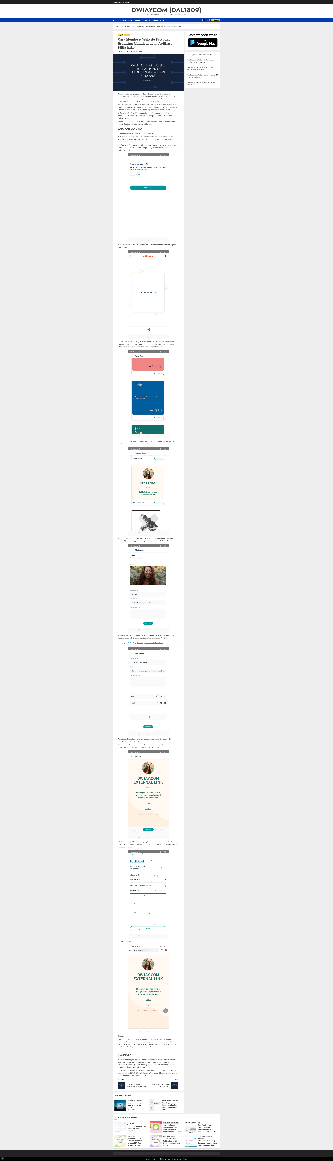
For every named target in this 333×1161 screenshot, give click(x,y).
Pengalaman (208, 1136)
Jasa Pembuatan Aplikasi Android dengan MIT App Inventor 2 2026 (135, 1141)
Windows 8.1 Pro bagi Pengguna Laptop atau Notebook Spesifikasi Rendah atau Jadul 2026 (207, 1144)
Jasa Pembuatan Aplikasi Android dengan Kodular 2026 (171, 1141)
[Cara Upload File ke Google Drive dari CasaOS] (120, 1105)
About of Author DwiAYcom (122, 20)
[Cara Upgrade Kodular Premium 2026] (120, 1127)
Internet (126, 35)
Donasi (147, 20)
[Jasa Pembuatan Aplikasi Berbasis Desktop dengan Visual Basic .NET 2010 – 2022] (191, 1127)
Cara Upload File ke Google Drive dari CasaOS (136, 1105)
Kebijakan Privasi (158, 20)
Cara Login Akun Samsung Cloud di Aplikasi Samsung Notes (169, 1106)
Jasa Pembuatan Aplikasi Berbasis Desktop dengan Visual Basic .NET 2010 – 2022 (207, 1128)
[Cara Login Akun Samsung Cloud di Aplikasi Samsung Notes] (155, 1105)
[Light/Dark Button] (203, 20)
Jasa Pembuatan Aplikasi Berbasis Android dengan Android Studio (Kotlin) (172, 1128)
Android (164, 1100)
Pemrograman (175, 1122)
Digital (121, 35)
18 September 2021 (130, 51)
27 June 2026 (132, 1131)
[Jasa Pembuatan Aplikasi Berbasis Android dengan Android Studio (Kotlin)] (156, 1127)
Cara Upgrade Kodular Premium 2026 (199, 55)
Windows (201, 1138)
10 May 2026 (132, 1110)
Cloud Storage (132, 1100)
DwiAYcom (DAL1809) (166, 10)
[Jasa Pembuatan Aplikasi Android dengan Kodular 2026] (156, 1141)
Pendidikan (175, 1100)
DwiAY (121, 51)
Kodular (132, 1124)
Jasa (129, 1124)
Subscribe (216, 20)
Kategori (138, 20)
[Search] (207, 20)
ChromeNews (176, 1159)
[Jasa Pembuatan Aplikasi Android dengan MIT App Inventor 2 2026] (120, 1141)
